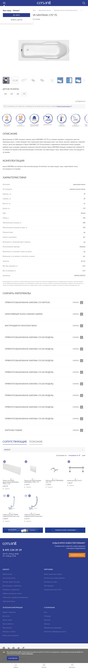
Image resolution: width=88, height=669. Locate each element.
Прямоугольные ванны (63, 106)
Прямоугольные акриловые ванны (66, 10)
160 (18, 94)
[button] (12, 80)
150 (11, 94)
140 (5, 94)
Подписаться (77, 555)
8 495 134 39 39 (12, 550)
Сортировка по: (61, 455)
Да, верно (16, 15)
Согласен (12, 658)
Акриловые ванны (45, 10)
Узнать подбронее (27, 653)
